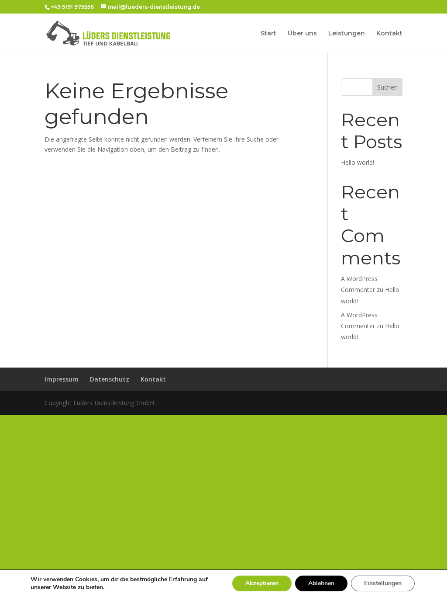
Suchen (387, 87)
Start (268, 33)
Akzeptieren (262, 583)
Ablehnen (321, 583)
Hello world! (357, 162)
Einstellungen (383, 583)
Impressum (62, 379)
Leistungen (346, 33)
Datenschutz (109, 379)
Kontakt (389, 33)
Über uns (302, 33)
